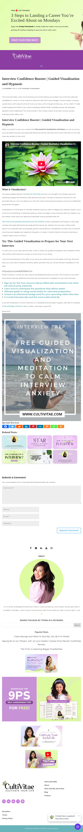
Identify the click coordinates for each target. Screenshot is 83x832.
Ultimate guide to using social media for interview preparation (37, 291)
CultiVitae (7, 88)
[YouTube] (46, 548)
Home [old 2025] (50, 782)
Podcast (47, 796)
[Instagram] (51, 548)
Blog (46, 792)
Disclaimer (6, 811)
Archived (25, 88)
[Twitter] (12, 426)
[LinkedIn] (41, 548)
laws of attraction (33, 194)
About (46, 785)
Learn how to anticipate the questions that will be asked (34, 288)
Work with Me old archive (54, 789)
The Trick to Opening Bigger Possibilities (41, 649)
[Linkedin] (26, 426)
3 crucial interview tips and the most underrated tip (32, 297)
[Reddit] (19, 426)
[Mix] (47, 426)
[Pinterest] (33, 426)
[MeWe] (40, 426)
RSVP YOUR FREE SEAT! (25, 40)
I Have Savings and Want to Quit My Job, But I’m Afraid (41, 636)
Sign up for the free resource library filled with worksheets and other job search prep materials (41, 284)
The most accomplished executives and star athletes (23, 222)
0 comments (35, 88)
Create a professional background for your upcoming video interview (41, 294)
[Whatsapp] (54, 426)
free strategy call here (12, 306)
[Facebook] (5, 426)
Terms (4, 815)
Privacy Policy (7, 818)
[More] (61, 426)
